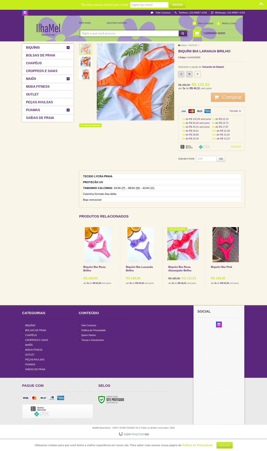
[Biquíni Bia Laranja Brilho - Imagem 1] (85, 49)
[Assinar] (177, 5)
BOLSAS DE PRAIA (35, 330)
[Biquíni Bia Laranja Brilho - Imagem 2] (85, 61)
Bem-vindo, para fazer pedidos (103, 22)
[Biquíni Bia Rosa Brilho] (98, 257)
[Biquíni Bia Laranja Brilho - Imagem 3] (85, 74)
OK (221, 158)
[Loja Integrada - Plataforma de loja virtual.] (133, 434)
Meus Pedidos (205, 23)
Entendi (225, 445)
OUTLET (193, 45)
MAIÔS (29, 345)
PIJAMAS (30, 364)
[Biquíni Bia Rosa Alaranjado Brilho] (183, 257)
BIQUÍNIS (30, 325)
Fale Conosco (163, 12)
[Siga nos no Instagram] (25, 13)
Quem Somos (88, 335)
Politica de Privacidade (93, 330)
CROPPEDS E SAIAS (36, 340)
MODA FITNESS (33, 349)
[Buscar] (183, 33)
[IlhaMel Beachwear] (47, 28)
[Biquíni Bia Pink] (225, 257)
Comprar (231, 97)
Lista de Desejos (91, 125)
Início (183, 45)
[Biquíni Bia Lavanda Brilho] (140, 257)
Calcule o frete (186, 158)
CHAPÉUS (31, 335)
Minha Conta (229, 23)
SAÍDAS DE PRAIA (35, 369)
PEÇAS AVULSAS (34, 359)
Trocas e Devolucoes (92, 340)
